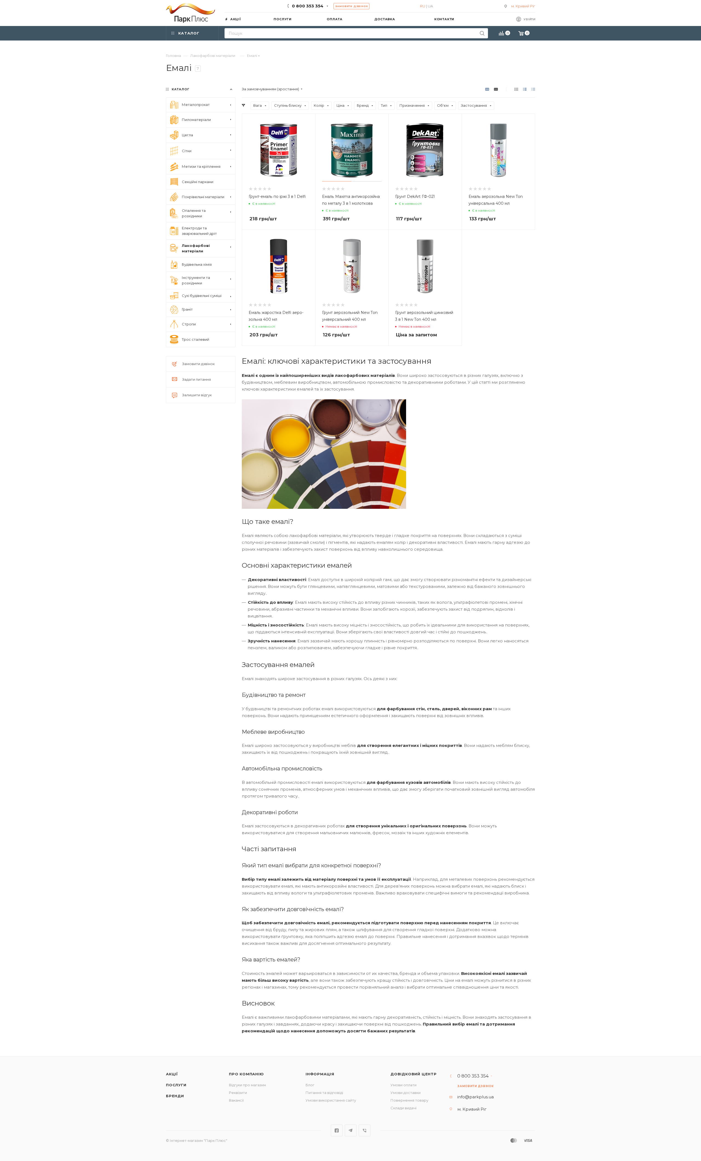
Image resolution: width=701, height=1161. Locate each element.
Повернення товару (409, 1100)
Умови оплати (403, 1085)
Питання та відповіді (324, 1092)
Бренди (175, 1096)
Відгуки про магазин (247, 1085)
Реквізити (238, 1092)
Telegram (351, 1130)
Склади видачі (403, 1108)
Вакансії (236, 1100)
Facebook (337, 1130)
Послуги (176, 1085)
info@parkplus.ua (475, 1096)
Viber (364, 1130)
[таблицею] (533, 89)
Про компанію (246, 1074)
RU (422, 6)
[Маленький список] (487, 89)
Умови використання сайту (331, 1100)
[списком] (524, 89)
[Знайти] (482, 33)
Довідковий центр (413, 1074)
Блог (310, 1085)
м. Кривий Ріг (523, 6)
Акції (172, 1074)
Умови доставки (405, 1092)
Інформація (320, 1074)
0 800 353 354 (307, 5)
